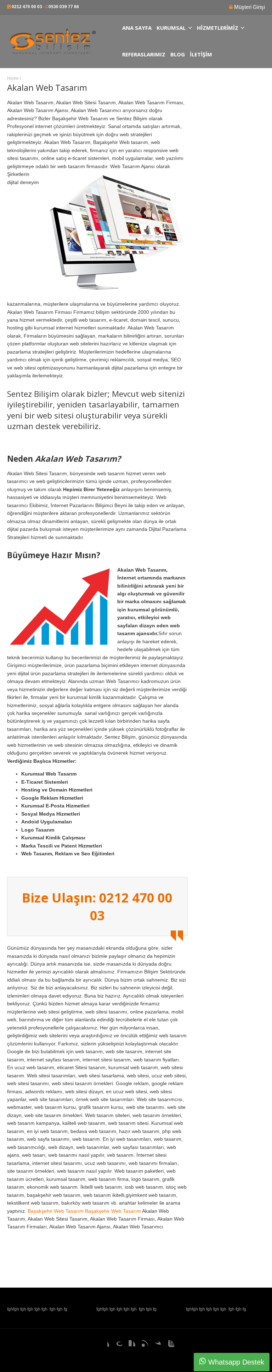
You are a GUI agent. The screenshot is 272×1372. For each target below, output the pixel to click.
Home (13, 78)
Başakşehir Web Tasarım (56, 1211)
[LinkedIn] (129, 1345)
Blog (177, 54)
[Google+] (116, 1345)
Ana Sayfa (137, 27)
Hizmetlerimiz (217, 27)
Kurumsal (171, 27)
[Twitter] (155, 1345)
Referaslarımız (143, 54)
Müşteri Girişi (249, 7)
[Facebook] (103, 1345)
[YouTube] (168, 1345)
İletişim (201, 54)
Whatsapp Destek (235, 1362)
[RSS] (142, 1345)
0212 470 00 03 (27, 6)
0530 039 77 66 (64, 6)
